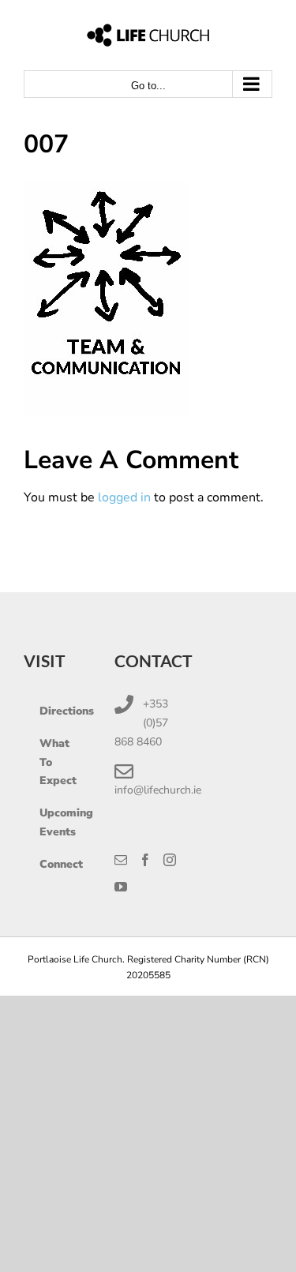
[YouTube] (120, 886)
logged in (124, 497)
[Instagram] (169, 860)
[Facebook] (145, 860)
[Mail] (120, 860)
